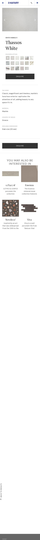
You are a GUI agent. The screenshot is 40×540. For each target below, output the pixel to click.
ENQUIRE (20, 146)
